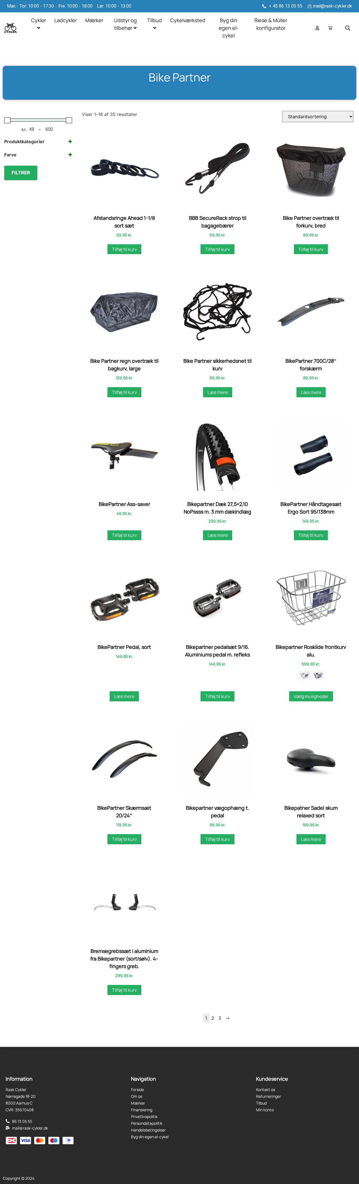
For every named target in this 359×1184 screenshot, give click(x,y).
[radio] (304, 675)
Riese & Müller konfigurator (270, 24)
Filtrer (20, 172)
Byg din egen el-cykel (229, 28)
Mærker (94, 20)
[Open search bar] (348, 28)
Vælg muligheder (311, 696)
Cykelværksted (187, 20)
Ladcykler (65, 20)
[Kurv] (330, 28)
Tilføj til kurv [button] (124, 249)
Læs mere (218, 392)
